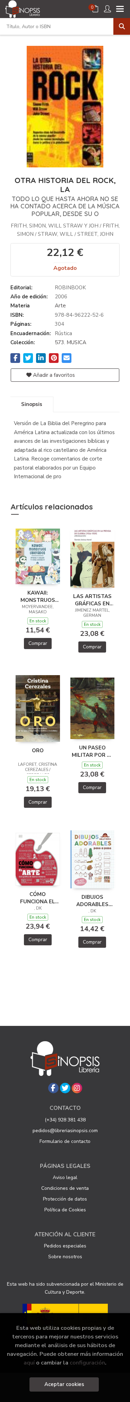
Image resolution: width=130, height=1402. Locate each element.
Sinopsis (31, 404)
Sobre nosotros (65, 1256)
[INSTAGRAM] (77, 1088)
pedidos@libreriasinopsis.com (65, 1130)
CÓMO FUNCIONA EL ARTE (37, 898)
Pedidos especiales (65, 1246)
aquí (29, 1363)
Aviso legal (65, 1177)
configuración (87, 1363)
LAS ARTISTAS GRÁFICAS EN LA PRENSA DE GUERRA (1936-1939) (92, 600)
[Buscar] (121, 26)
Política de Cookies (65, 1209)
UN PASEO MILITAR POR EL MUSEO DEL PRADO (92, 751)
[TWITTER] (65, 1088)
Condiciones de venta (65, 1188)
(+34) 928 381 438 (65, 1120)
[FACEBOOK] (53, 1088)
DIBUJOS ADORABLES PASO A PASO (92, 900)
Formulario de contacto (65, 1141)
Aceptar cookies (64, 1384)
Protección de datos (65, 1199)
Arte (60, 305)
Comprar (37, 643)
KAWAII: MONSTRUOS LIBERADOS (37, 596)
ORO (38, 750)
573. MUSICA (70, 342)
